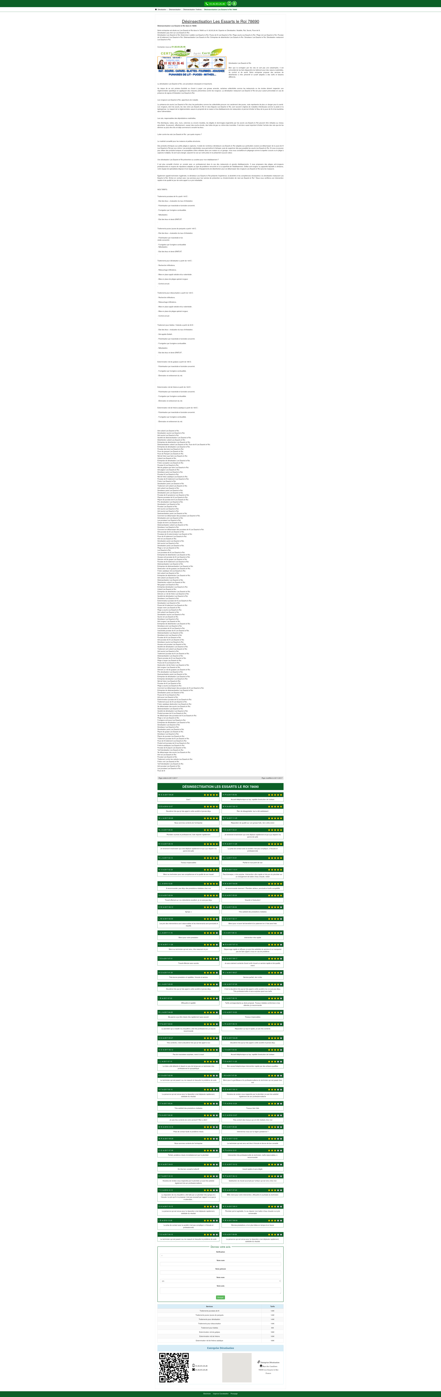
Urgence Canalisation (221, 1393)
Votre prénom (220, 1269)
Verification (220, 1252)
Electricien (207, 1393)
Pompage (234, 1393)
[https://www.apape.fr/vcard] (174, 1367)
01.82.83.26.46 (217, 3)
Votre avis (220, 1286)
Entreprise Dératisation (269, 1362)
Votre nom (221, 1260)
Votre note (220, 1277)
